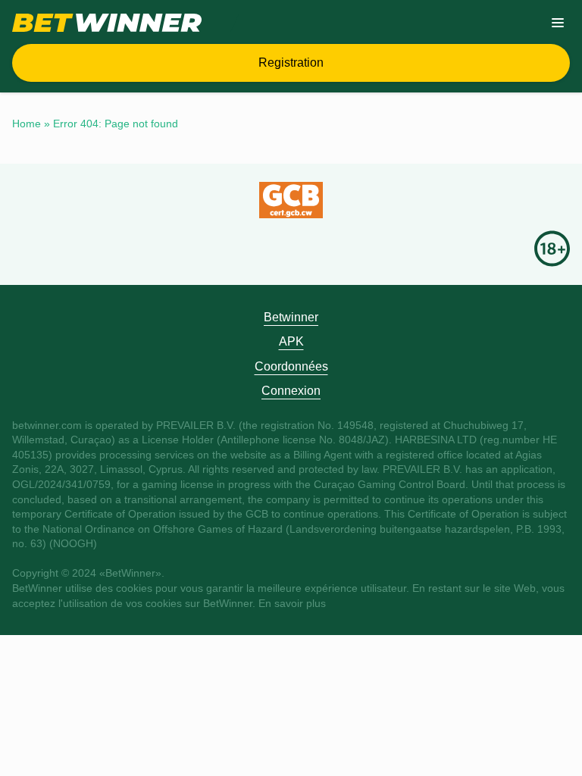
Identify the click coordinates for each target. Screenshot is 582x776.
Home (26, 123)
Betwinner (291, 317)
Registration (291, 62)
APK (291, 341)
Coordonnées (291, 366)
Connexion (291, 390)
